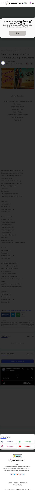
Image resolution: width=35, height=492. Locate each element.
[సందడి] (17, 457)
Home (10, 483)
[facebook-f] (11, 474)
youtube (27, 446)
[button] (25, 3)
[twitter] (14, 474)
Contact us (23, 483)
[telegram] (23, 474)
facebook (10, 442)
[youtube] (17, 474)
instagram (10, 446)
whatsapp (27, 442)
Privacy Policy (17, 485)
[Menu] (2, 3)
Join (17, 33)
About (16, 483)
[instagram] (20, 474)
